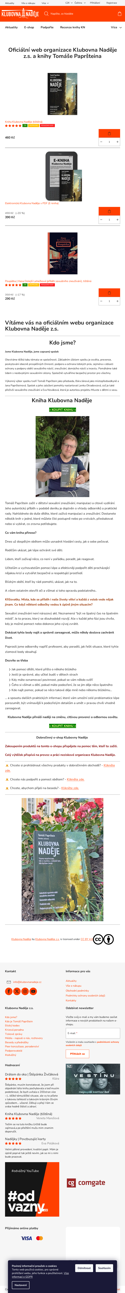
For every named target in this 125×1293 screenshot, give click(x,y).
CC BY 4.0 (87, 939)
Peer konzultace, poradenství (22, 1046)
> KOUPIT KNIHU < (62, 410)
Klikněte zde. (75, 779)
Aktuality (9, 3)
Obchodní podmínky (77, 991)
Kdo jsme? (11, 1017)
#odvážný (10, 1055)
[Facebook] (9, 991)
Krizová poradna (14, 1030)
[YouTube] (33, 991)
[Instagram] (25, 991)
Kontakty (71, 1000)
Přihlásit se (77, 1054)
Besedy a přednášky (16, 1042)
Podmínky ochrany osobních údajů (85, 995)
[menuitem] (11, 27)
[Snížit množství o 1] (101, 142)
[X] (17, 991)
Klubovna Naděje (21, 939)
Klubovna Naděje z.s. (47, 939)
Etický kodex (12, 1025)
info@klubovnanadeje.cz (27, 982)
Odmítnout (84, 1268)
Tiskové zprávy (13, 1034)
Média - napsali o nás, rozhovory (24, 1038)
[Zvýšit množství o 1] (117, 142)
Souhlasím (104, 1268)
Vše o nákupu (28, 3)
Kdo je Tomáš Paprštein (19, 1021)
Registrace (111, 2)
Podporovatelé (13, 1050)
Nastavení (21, 1285)
